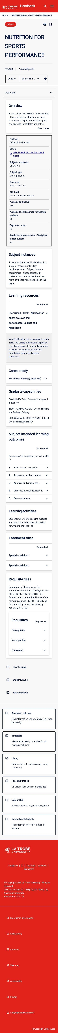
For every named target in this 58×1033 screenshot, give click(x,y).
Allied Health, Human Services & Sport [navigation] (28, 154)
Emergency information (21, 918)
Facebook (13, 865)
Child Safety (16, 933)
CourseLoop (50, 1029)
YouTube (30, 865)
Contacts (14, 949)
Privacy (13, 997)
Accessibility (16, 981)
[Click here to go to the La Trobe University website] (9, 7)
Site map (14, 965)
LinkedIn (42, 865)
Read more (43, 128)
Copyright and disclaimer (22, 1012)
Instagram (29, 869)
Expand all (42, 304)
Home (5, 15)
